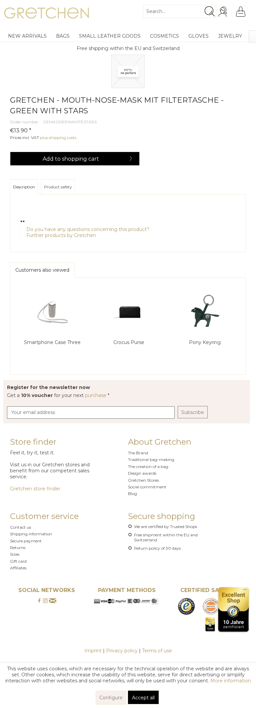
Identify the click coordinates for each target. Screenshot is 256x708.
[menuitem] (179, 9)
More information (230, 681)
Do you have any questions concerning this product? (87, 229)
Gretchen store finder (35, 489)
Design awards (142, 473)
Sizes (14, 554)
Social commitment (147, 486)
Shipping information (31, 533)
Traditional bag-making (151, 459)
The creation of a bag (148, 466)
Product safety (58, 186)
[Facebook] (39, 601)
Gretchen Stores (143, 480)
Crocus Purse (128, 342)
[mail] (52, 601)
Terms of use (157, 651)
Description (24, 186)
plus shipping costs (58, 137)
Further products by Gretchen (60, 235)
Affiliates (18, 567)
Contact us (20, 527)
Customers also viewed (42, 270)
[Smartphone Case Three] (52, 312)
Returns (17, 547)
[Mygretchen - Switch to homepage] (46, 15)
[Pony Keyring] (205, 312)
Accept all (143, 698)
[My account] (223, 12)
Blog (132, 493)
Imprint (93, 651)
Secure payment (26, 540)
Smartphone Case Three (52, 342)
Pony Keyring (205, 342)
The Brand (138, 452)
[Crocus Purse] (129, 312)
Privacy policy (122, 651)
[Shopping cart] (241, 12)
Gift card (18, 561)
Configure (111, 698)
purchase (96, 395)
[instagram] (45, 601)
